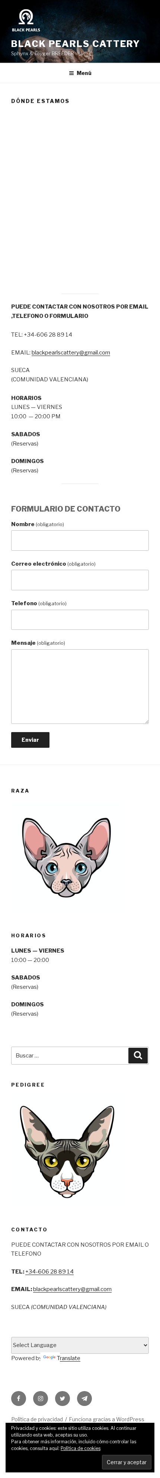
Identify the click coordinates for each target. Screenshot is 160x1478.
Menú (84, 73)
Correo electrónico (53, 563)
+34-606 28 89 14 (49, 1271)
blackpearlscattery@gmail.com (71, 352)
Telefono (39, 603)
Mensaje (38, 643)
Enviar (30, 740)
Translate (68, 1358)
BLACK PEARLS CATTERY (75, 43)
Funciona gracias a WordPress (106, 1419)
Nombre (37, 524)
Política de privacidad (37, 1419)
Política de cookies (80, 1448)
